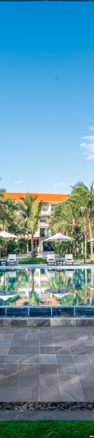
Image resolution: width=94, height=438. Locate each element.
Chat (92, 436)
